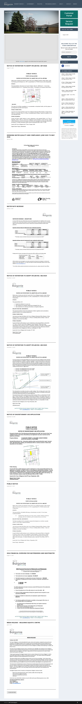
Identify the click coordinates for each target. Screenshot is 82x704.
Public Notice (12, 484)
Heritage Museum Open (66, 75)
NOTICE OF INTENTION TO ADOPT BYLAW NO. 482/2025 (27, 276)
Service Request (69, 22)
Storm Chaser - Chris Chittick (67, 113)
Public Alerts (22, 61)
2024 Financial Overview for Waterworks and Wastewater (31, 553)
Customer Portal (69, 14)
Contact (68, 4)
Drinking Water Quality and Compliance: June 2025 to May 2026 (31, 136)
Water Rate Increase (15, 206)
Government (30, 4)
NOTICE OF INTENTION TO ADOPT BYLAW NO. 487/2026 (27, 66)
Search (75, 4)
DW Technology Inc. (13, 702)
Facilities (39, 4)
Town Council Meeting (66, 83)
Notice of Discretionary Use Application (23, 414)
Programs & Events (50, 4)
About (61, 4)
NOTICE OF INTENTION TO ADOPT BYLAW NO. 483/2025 (27, 345)
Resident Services (19, 4)
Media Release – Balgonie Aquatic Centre (23, 622)
